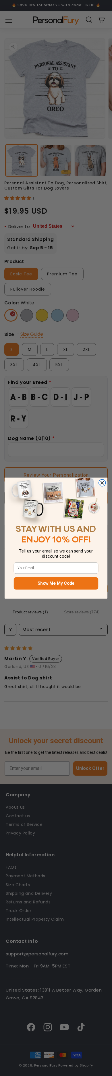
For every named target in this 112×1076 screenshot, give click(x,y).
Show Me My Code (56, 583)
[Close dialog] (102, 482)
